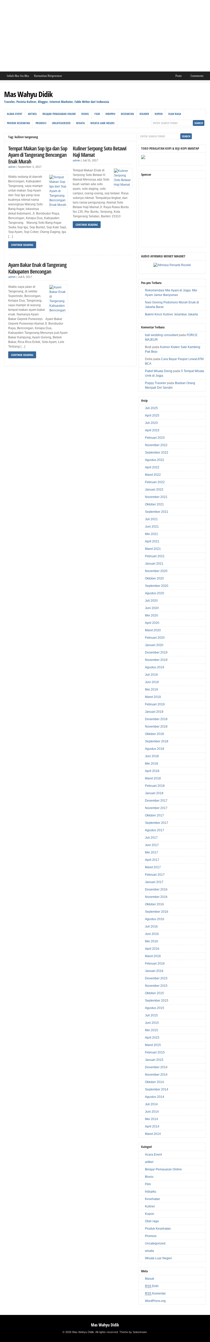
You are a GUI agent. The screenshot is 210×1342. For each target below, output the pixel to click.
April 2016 (152, 949)
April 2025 (152, 415)
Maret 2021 (153, 549)
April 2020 (152, 623)
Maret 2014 (153, 1134)
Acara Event (14, 114)
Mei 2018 (151, 763)
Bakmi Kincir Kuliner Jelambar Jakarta (171, 314)
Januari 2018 (154, 793)
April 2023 (152, 430)
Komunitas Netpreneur (48, 76)
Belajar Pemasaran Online (59, 114)
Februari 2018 (155, 786)
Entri (152, 1286)
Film (97, 114)
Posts (178, 76)
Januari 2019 (154, 712)
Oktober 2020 (154, 578)
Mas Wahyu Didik (28, 94)
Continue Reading (22, 245)
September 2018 (156, 741)
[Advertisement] (105, 36)
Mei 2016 (151, 941)
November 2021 (156, 497)
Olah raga (174, 114)
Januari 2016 (154, 971)
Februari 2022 (155, 482)
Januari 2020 (154, 645)
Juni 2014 (152, 1111)
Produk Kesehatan (18, 123)
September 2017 (156, 823)
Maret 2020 (153, 630)
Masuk (149, 1278)
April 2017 (152, 860)
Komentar (155, 1293)
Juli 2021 (151, 519)
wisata (80, 123)
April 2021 (152, 541)
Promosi (41, 123)
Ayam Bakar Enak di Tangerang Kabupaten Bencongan (37, 268)
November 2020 (156, 571)
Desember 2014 (156, 1067)
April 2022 (152, 467)
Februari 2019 (155, 704)
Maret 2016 (153, 956)
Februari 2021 (155, 556)
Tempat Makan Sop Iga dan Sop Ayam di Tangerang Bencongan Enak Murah (37, 155)
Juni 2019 (152, 682)
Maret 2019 (153, 697)
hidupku (110, 114)
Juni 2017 (152, 845)
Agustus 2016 (154, 919)
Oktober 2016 (154, 904)
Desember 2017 (156, 800)
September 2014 (156, 1089)
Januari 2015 (154, 1060)
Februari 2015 (155, 1052)
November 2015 (156, 986)
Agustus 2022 (154, 460)
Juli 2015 (151, 1015)
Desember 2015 (156, 978)
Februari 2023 (155, 438)
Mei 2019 (151, 689)
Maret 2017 (153, 867)
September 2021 (156, 512)
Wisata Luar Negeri (102, 123)
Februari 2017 (155, 874)
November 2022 (156, 445)
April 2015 (152, 1037)
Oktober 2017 (154, 815)
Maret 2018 (153, 778)
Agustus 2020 (154, 593)
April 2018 (152, 771)
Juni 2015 (152, 1023)
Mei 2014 (151, 1119)
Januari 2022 (154, 489)
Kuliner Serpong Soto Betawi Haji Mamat (99, 152)
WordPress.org (155, 1301)
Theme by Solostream (133, 1332)
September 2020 (156, 586)
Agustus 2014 (154, 1097)
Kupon (159, 114)
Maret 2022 (153, 475)
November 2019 (156, 660)
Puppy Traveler (155, 383)
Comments (197, 76)
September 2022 (156, 452)
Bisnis (85, 114)
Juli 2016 (151, 926)
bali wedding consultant (161, 335)
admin (12, 166)
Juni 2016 (152, 934)
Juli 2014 (151, 1104)
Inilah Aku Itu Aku (18, 76)
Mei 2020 (151, 615)
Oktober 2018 (154, 734)
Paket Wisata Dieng (158, 371)
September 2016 (156, 911)
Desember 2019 (156, 652)
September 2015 (156, 1000)
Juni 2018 (152, 756)
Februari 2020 (155, 637)
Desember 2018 (156, 719)
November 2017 (156, 808)
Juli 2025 (151, 408)
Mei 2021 (151, 534)
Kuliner (144, 114)
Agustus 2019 (154, 667)
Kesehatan (127, 114)
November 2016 (156, 897)
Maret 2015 (153, 1045)
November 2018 (156, 726)
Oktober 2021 (154, 504)
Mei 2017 (151, 852)
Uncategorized (61, 123)
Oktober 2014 (154, 1082)
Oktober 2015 (154, 993)
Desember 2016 (156, 889)
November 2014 (156, 1074)
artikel (32, 114)
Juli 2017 (151, 837)
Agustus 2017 (154, 830)
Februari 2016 (155, 963)
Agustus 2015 (154, 1008)
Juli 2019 (151, 674)
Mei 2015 (151, 1030)
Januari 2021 (154, 563)
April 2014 (152, 1126)
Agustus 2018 (154, 749)
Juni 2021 (152, 526)
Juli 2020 (151, 600)
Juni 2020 (152, 608)
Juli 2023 (151, 423)
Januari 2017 (154, 882)
